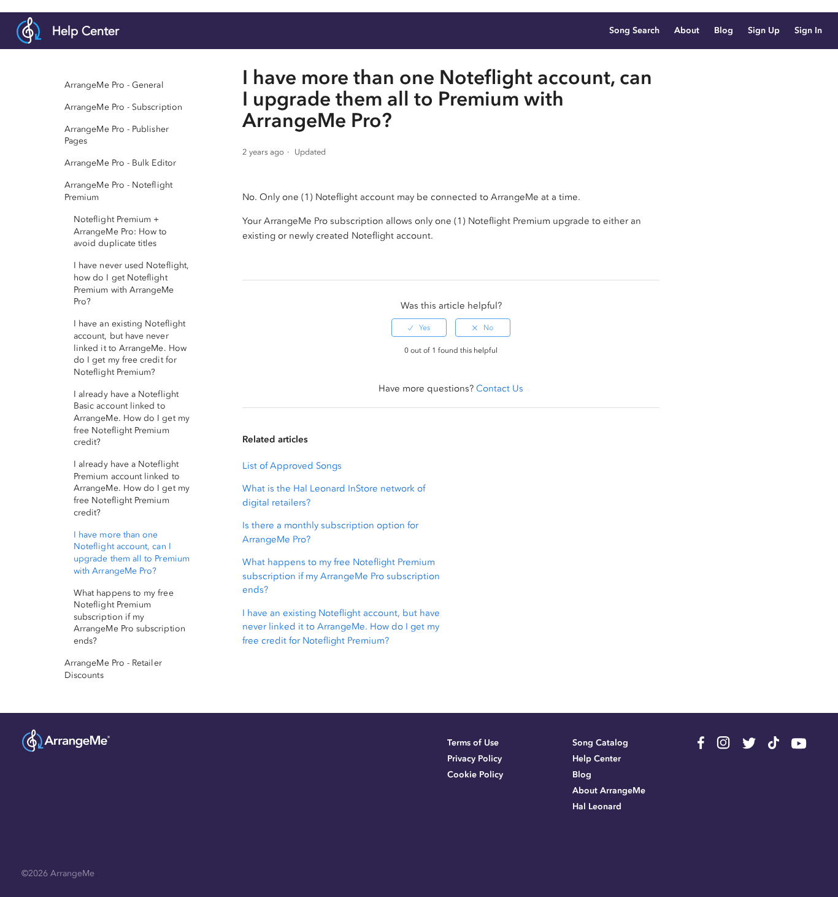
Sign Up (764, 30)
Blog (723, 30)
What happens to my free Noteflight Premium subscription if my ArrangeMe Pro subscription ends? (341, 575)
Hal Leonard (596, 806)
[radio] (419, 327)
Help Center (85, 30)
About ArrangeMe (608, 790)
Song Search (634, 30)
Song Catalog (600, 742)
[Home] (65, 750)
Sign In (808, 30)
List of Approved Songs (292, 465)
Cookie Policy (475, 774)
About (686, 30)
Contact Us (499, 388)
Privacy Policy (474, 758)
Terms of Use (473, 742)
